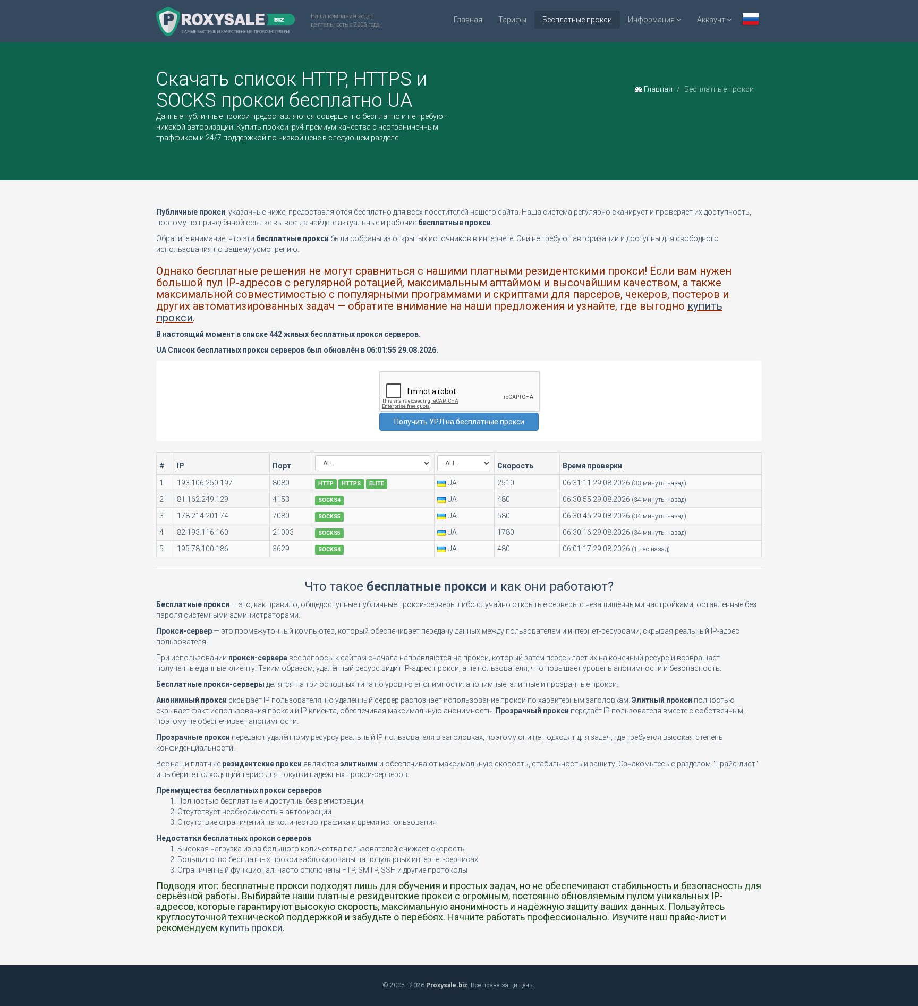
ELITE (376, 483)
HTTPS (351, 483)
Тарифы (512, 19)
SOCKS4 (329, 500)
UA (452, 483)
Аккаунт (712, 19)
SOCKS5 (329, 516)
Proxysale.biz (447, 985)
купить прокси (251, 927)
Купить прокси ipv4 (270, 127)
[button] (751, 20)
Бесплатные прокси (577, 19)
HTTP (326, 483)
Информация (652, 19)
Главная (468, 19)
